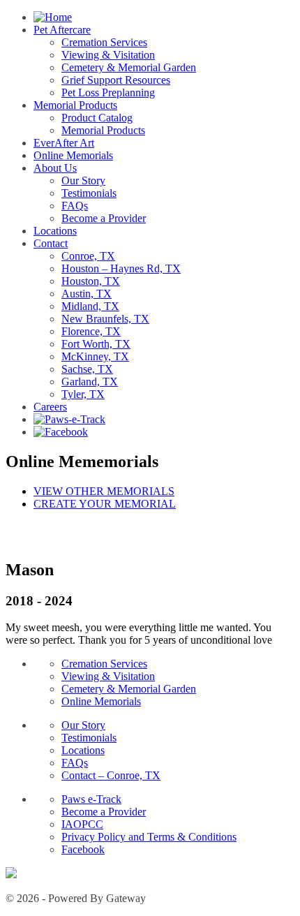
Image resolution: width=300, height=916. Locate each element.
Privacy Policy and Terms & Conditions (149, 837)
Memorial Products (75, 105)
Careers (50, 407)
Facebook (83, 849)
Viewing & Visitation (108, 55)
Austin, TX (86, 294)
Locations (55, 231)
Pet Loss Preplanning (108, 92)
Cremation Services (104, 42)
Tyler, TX (83, 394)
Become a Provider (103, 218)
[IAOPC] (11, 874)
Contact (50, 243)
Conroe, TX (88, 256)
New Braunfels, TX (105, 319)
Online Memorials (73, 155)
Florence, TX (91, 331)
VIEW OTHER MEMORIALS (103, 491)
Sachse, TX (87, 369)
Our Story (83, 180)
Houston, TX (90, 281)
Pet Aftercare (62, 30)
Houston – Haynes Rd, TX (121, 268)
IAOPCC (82, 824)
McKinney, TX (95, 356)
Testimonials (89, 193)
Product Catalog (97, 118)
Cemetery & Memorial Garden (128, 67)
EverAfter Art (63, 143)
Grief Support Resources (115, 80)
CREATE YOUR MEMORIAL (104, 504)
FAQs (74, 206)
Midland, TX (90, 306)
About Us (55, 168)
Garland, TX (89, 381)
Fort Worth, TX (95, 344)
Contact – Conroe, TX (110, 775)
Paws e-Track (91, 799)
